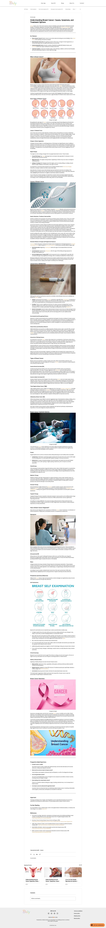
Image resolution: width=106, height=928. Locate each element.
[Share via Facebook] (30, 854)
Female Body (67, 9)
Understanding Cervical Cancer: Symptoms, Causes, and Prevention (53, 880)
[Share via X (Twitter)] (33, 854)
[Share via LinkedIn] (36, 854)
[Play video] (53, 743)
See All (80, 865)
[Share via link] (39, 854)
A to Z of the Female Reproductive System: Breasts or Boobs (71, 880)
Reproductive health (35, 850)
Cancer (41, 850)
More (74, 9)
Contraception (33, 9)
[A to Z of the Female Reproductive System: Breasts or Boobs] (73, 872)
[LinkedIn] (54, 913)
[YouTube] (57, 913)
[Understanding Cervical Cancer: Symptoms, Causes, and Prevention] (53, 872)
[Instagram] (48, 913)
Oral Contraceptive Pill (43, 9)
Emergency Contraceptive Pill (57, 9)
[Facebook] (51, 913)
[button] (80, 9)
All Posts (26, 9)
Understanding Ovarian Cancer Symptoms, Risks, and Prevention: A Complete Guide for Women (33, 880)
